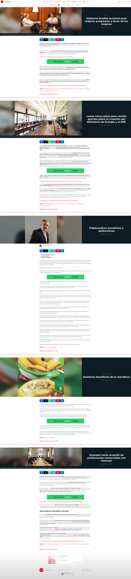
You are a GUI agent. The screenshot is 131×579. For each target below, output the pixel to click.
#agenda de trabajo (48, 90)
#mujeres (42, 90)
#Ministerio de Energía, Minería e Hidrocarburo (75, 203)
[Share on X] (46, 39)
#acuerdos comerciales (84, 544)
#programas (81, 88)
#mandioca (46, 437)
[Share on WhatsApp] (50, 39)
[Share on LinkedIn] (62, 39)
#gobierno (58, 203)
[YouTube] (90, 570)
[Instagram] (88, 570)
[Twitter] (85, 570)
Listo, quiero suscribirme (77, 562)
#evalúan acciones (74, 88)
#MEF (45, 544)
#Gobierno (55, 90)
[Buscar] (129, 2)
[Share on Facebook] (42, 39)
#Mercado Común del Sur (74, 544)
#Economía (65, 544)
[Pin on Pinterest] (58, 39)
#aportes (63, 203)
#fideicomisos (47, 347)
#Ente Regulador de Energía (45, 205)
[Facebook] (83, 570)
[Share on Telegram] (54, 39)
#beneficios (86, 88)
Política (106, 15)
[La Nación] (6, 2)
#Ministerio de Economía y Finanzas (51, 88)
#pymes (41, 545)
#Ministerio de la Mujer (64, 88)
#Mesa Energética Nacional (50, 203)
